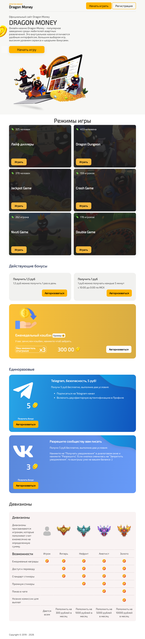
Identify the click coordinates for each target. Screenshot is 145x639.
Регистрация (124, 6)
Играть (19, 161)
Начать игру (26, 49)
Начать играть (98, 6)
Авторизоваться (54, 293)
